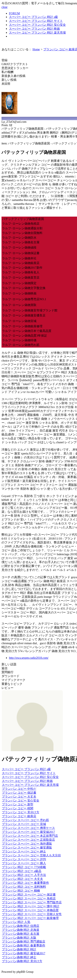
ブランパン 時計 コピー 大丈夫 (22, 878)
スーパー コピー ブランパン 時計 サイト (36, 20)
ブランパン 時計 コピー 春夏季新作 (25, 882)
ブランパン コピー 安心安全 (20, 800)
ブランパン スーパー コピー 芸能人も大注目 (31, 855)
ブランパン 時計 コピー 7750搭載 (24, 867)
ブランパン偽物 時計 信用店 (20, 925)
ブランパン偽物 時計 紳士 (19, 957)
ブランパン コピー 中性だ (19, 788)
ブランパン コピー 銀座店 (19, 816)
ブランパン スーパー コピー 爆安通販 (27, 847)
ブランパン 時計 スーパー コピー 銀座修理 (30, 918)
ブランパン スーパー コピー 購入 (24, 863)
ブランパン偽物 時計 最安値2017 (23, 953)
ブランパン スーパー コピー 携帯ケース (28, 827)
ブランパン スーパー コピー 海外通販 (27, 843)
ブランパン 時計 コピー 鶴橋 (21, 890)
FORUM (14, 13)
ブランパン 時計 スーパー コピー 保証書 (29, 894)
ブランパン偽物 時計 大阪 (19, 937)
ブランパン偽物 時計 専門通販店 (23, 941)
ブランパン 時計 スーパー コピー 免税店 (29, 898)
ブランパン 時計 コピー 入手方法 (24, 875)
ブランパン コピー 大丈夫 (19, 796)
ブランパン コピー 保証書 (19, 792)
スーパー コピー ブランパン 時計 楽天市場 (37, 32)
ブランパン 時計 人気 (16, 922)
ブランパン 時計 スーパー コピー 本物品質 (30, 910)
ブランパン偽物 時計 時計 (19, 949)
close (4, 7)
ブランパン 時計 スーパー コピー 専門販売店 (32, 902)
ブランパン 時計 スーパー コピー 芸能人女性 (32, 914)
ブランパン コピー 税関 (17, 808)
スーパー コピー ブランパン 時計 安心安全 (37, 24)
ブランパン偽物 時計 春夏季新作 (23, 945)
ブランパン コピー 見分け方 (20, 812)
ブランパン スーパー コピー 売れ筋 (25, 820)
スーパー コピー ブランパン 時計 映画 (34, 28)
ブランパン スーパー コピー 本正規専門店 (30, 835)
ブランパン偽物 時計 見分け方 (22, 961)
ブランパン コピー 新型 (17, 804)
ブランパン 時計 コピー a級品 (21, 871)
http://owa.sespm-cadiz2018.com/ (28, 657)
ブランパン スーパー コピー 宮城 (24, 824)
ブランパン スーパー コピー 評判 (24, 859)
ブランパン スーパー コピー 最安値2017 (28, 831)
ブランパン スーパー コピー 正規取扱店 (28, 839)
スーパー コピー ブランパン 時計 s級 (33, 16)
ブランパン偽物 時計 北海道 (20, 929)
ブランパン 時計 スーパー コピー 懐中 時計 (30, 906)
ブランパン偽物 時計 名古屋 (20, 933)
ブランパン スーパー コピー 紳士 (24, 851)
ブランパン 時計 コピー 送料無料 (24, 886)
